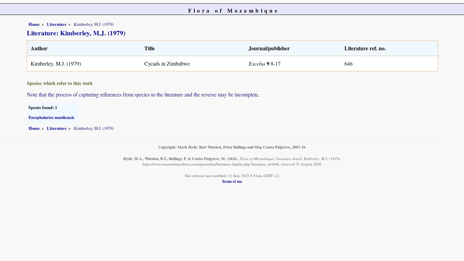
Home (34, 24)
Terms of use (232, 181)
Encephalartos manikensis (51, 117)
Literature (57, 24)
